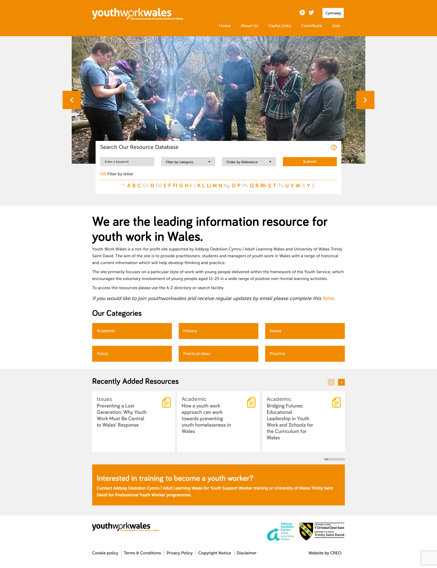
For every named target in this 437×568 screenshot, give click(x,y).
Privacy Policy (180, 553)
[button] (326, 459)
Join (336, 26)
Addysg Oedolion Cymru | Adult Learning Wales (158, 488)
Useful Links (279, 26)
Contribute (311, 26)
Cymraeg (333, 13)
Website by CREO (324, 553)
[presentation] (72, 100)
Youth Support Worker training (239, 488)
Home (225, 26)
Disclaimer (246, 553)
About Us (249, 26)
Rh (263, 185)
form (327, 298)
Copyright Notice (214, 553)
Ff (175, 185)
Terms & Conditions (142, 553)
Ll (209, 185)
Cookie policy (105, 553)
